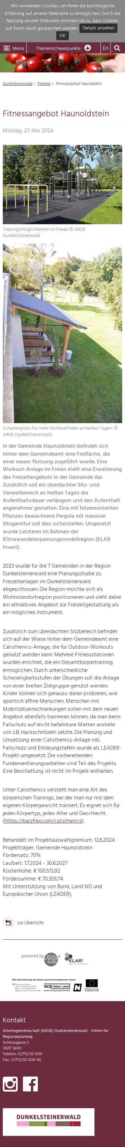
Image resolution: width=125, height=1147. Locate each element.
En (105, 48)
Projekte (44, 84)
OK (62, 36)
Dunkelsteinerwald (17, 84)
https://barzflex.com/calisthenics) (44, 821)
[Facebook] (30, 1086)
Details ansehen (98, 29)
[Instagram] (10, 1086)
